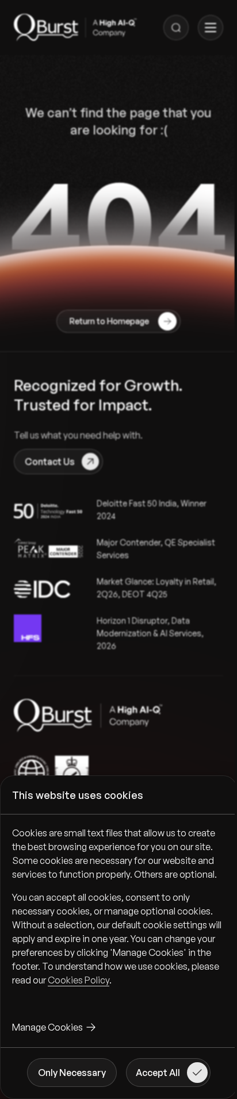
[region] (118, 915)
